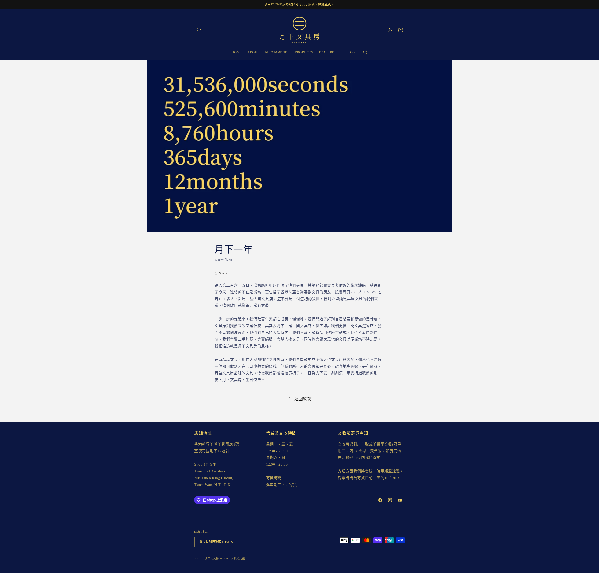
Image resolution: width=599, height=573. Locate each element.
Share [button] (223, 273)
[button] (199, 30)
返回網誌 (303, 399)
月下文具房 (212, 558)
